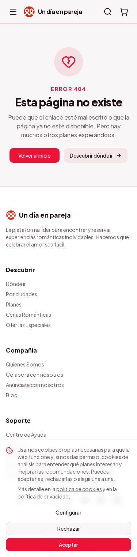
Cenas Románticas (28, 314)
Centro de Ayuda (26, 434)
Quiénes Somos (25, 364)
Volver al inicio (34, 155)
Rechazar (68, 528)
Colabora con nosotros (34, 374)
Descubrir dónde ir (91, 155)
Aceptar (68, 544)
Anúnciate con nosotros (35, 384)
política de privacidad (43, 496)
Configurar (68, 512)
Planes (14, 304)
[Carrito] (124, 11)
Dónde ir (16, 284)
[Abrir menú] (13, 11)
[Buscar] (107, 11)
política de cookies (79, 489)
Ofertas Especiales (28, 324)
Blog (12, 395)
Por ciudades (21, 294)
